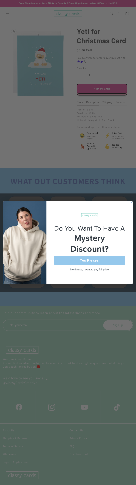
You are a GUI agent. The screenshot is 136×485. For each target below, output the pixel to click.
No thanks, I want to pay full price (89, 269)
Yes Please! (90, 260)
